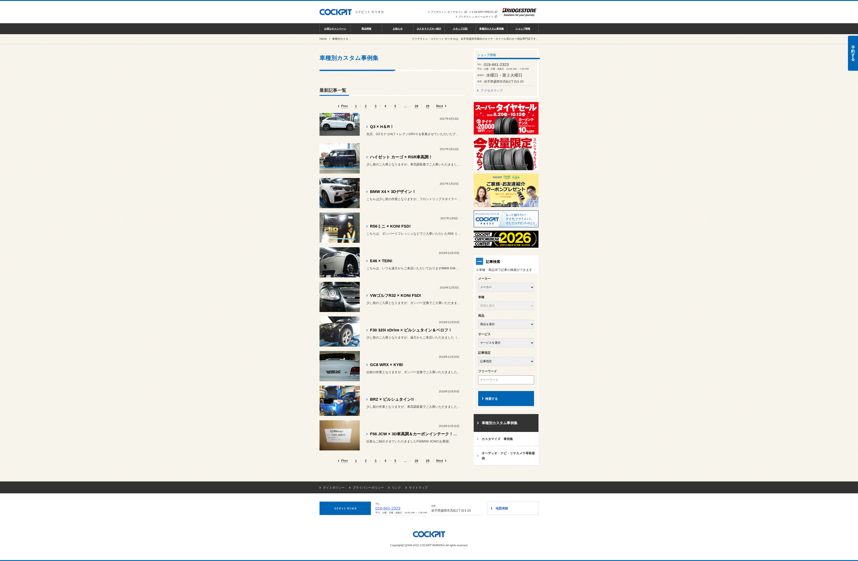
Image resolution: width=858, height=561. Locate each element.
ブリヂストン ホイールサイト (476, 16)
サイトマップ (418, 487)
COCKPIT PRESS (483, 12)
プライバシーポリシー (368, 487)
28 (416, 106)
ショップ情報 (522, 28)
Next (439, 106)
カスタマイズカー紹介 (429, 28)
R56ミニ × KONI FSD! (390, 226)
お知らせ (398, 28)
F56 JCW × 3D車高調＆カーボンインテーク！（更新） (419, 434)
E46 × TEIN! (381, 261)
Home (323, 38)
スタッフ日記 (460, 28)
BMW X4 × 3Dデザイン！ (393, 191)
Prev (344, 106)
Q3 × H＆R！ (382, 126)
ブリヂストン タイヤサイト (447, 12)
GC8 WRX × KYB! (386, 364)
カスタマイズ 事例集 (497, 439)
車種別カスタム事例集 (491, 28)
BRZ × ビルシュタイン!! (392, 399)
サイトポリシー (334, 487)
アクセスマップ (492, 90)
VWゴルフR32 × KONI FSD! (395, 295)
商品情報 (366, 28)
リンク (396, 487)
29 (427, 106)
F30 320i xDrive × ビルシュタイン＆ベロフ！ (411, 330)
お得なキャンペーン (335, 28)
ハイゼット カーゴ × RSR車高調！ (401, 157)
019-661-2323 (387, 508)
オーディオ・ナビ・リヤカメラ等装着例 (508, 455)
